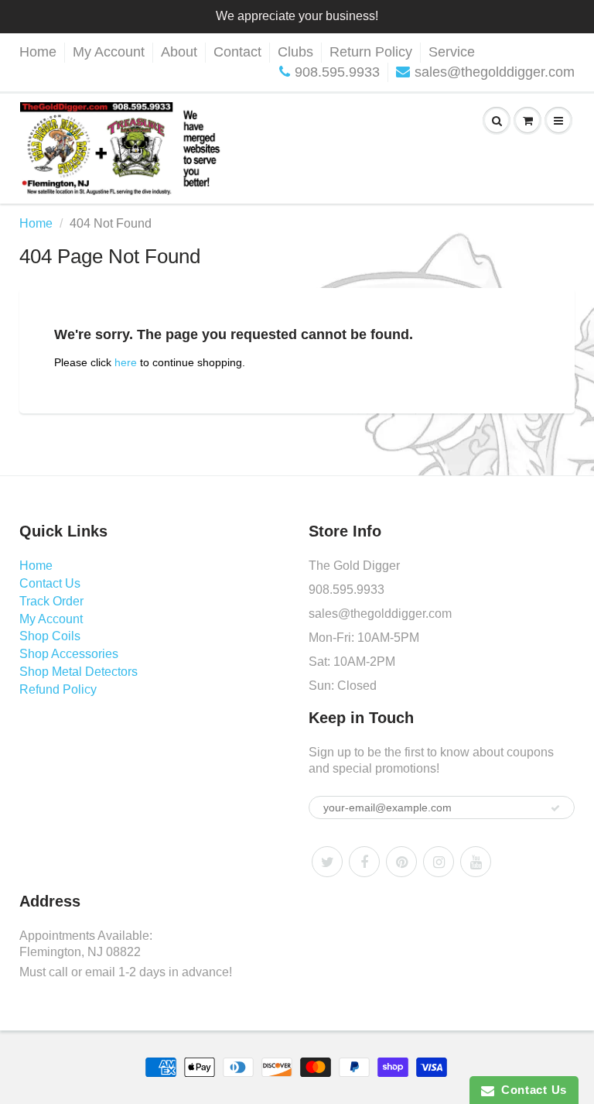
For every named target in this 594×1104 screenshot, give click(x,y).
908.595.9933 (337, 72)
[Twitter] (327, 861)
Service (451, 52)
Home (37, 52)
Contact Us (49, 583)
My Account (109, 52)
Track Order (51, 601)
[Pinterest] (401, 861)
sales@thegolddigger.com (495, 72)
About (179, 52)
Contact (237, 52)
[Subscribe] (555, 808)
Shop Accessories (68, 653)
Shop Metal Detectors (78, 671)
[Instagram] (438, 861)
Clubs (295, 52)
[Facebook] (364, 861)
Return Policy (370, 52)
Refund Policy (58, 689)
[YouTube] (475, 861)
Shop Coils (49, 636)
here (125, 362)
